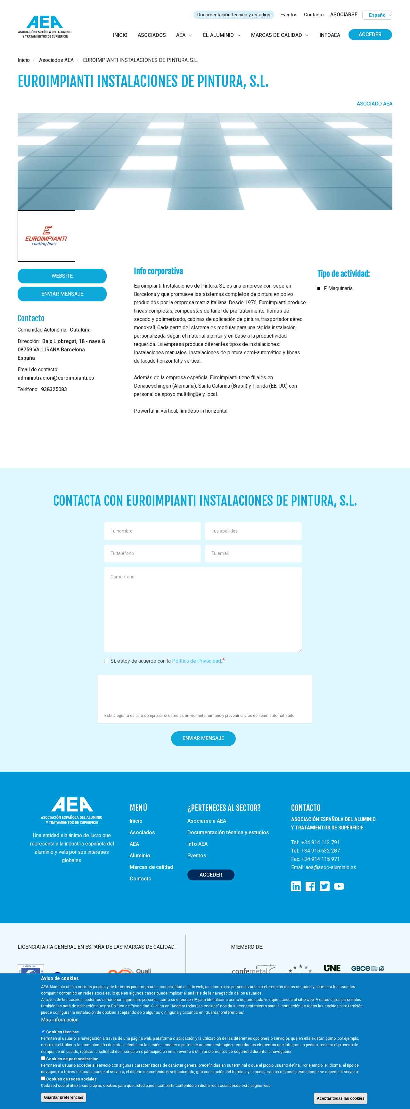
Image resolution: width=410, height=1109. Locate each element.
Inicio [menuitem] (120, 35)
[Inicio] (47, 27)
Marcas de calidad (151, 867)
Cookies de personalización (72, 1058)
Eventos (289, 15)
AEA (134, 844)
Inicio (24, 60)
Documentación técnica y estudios (233, 15)
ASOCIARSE (343, 15)
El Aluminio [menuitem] (218, 35)
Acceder (370, 34)
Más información (59, 1020)
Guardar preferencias (63, 1097)
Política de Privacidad (196, 661)
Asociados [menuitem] (152, 35)
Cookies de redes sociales (71, 1079)
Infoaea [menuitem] (330, 35)
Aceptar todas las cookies (341, 1098)
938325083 (54, 389)
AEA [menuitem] (180, 35)
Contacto (314, 15)
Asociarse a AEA (206, 821)
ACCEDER (211, 875)
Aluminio (140, 856)
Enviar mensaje (62, 294)
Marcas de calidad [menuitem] (276, 35)
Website (62, 276)
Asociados (142, 832)
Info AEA (197, 844)
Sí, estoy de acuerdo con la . (166, 661)
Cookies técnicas (62, 1032)
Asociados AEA (56, 60)
